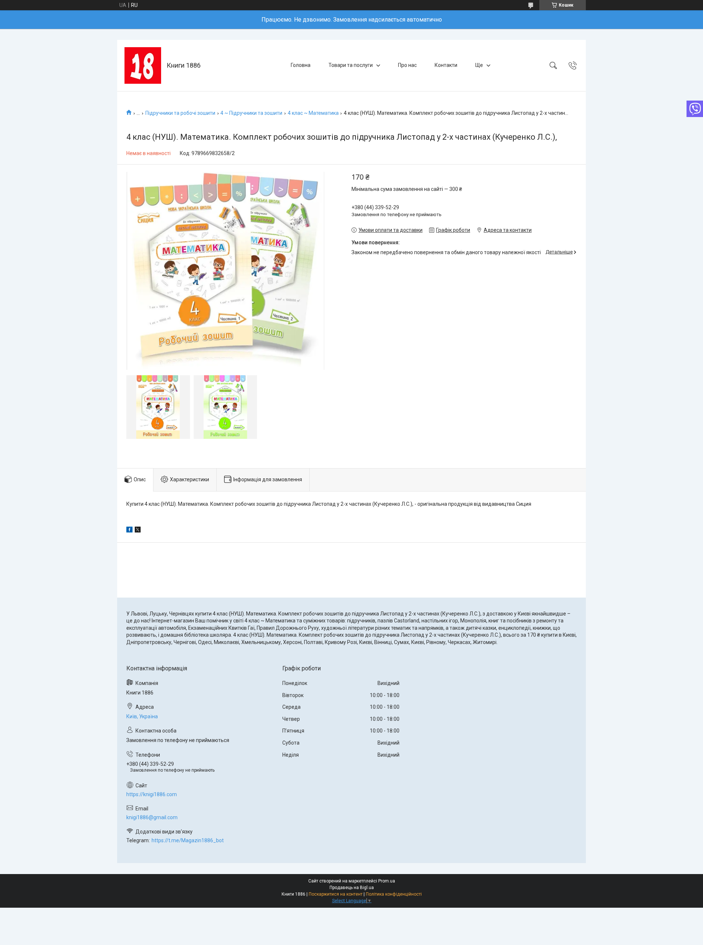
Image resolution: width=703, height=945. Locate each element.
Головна (300, 65)
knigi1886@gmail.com (152, 817)
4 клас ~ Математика (313, 113)
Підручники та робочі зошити (180, 113)
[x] (138, 531)
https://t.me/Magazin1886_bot (188, 840)
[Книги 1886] (142, 65)
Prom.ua (386, 881)
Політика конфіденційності (394, 894)
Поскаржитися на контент (335, 894)
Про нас (407, 65)
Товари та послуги (350, 65)
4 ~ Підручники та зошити (251, 113)
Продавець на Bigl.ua (352, 887)
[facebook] (129, 531)
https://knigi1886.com (151, 794)
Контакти (446, 65)
